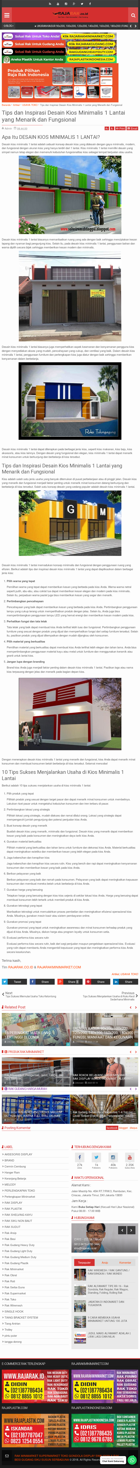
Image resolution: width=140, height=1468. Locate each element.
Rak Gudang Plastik (16, 1263)
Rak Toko (10, 1299)
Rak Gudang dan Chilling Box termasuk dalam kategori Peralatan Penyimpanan (101, 1113)
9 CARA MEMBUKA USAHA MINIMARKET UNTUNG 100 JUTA (107, 1319)
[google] (74, 4)
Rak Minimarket (14, 1269)
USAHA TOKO (129, 974)
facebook (112, 1128)
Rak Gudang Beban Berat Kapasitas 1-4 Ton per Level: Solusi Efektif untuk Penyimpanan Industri (35, 1113)
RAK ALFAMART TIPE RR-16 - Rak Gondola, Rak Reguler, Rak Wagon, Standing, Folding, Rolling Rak (108, 1289)
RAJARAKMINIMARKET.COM (59, 967)
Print (122, 128)
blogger (123, 1128)
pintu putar (11, 1335)
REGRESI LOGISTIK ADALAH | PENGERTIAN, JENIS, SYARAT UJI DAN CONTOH (75, 26)
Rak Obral (11, 1275)
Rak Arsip (10, 1233)
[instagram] (66, 4)
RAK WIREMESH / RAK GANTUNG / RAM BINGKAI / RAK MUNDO (109, 1272)
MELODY (10, 1184)
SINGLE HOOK (14, 1311)
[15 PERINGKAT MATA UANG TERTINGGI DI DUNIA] (36, 1029)
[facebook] (90, 4)
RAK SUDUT (12, 1227)
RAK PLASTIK (13, 1208)
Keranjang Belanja (15, 1178)
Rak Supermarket (15, 1293)
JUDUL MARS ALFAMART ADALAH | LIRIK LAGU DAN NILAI (109, 1335)
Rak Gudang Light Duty (18, 1251)
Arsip (105, 1262)
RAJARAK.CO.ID (20, 967)
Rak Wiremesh (13, 1305)
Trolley (8, 1329)
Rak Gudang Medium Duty (20, 1257)
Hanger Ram (12, 1172)
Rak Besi (10, 1239)
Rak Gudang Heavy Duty (20, 1245)
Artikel (115, 974)
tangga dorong (13, 1341)
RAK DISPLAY (13, 1202)
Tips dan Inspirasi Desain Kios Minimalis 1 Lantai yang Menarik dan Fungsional (63, 116)
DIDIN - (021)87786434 (89, 1239)
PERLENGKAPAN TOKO (20, 1190)
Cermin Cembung (15, 1166)
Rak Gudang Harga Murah (27, 1089)
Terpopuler (84, 1262)
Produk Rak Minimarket (26, 1052)
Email (134, 128)
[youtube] (58, 4)
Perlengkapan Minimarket (20, 1196)
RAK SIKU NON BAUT (18, 1221)
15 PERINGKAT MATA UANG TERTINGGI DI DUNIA (28, 1035)
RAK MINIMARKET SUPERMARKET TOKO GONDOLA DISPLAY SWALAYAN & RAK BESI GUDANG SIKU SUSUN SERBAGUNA (67, 1457)
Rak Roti (10, 1281)
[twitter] (82, 4)
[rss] (50, 4)
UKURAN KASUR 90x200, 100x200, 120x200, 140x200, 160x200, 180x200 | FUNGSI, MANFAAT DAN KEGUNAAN (104, 1032)
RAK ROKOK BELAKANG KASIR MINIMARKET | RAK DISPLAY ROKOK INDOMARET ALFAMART (34, 1076)
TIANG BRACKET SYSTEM (21, 1317)
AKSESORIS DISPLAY (18, 1154)
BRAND (9, 1160)
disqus (133, 1128)
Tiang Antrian (12, 1323)
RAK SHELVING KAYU (18, 1215)
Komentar (125, 1262)
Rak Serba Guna (15, 1287)
